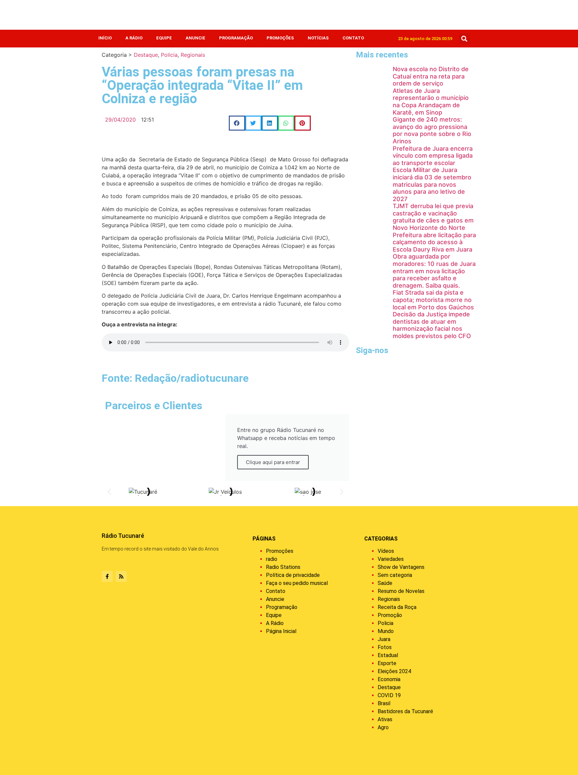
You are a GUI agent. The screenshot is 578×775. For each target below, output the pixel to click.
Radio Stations (283, 567)
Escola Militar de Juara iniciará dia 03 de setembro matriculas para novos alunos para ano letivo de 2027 (432, 184)
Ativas (385, 719)
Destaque (146, 54)
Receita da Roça (397, 607)
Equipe (164, 37)
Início (105, 37)
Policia (169, 54)
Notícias (318, 37)
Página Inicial (281, 631)
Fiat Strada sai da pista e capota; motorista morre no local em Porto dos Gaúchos (433, 299)
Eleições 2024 (394, 671)
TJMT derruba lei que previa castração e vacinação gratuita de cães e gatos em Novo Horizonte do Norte (433, 216)
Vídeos (386, 551)
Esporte (387, 663)
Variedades (391, 559)
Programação (236, 37)
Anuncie (195, 37)
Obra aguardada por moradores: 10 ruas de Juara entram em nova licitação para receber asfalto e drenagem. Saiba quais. (434, 271)
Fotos (385, 647)
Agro (383, 727)
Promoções (280, 37)
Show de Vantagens (401, 567)
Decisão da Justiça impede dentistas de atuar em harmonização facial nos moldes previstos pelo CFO (432, 325)
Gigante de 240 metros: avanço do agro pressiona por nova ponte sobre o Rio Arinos (432, 130)
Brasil (384, 703)
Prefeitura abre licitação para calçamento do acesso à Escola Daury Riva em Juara (434, 242)
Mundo (386, 631)
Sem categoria (395, 575)
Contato (353, 37)
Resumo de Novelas (401, 591)
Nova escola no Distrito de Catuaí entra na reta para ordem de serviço (431, 76)
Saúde (385, 583)
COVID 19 (389, 695)
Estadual (388, 655)
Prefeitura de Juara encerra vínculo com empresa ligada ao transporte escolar (433, 155)
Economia (389, 679)
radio (271, 559)
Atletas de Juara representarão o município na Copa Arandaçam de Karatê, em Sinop (431, 101)
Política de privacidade (293, 575)
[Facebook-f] (107, 576)
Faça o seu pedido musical (297, 583)
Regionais (193, 54)
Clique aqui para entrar (273, 462)
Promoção (390, 615)
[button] (464, 38)
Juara (384, 639)
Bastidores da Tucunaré (405, 711)
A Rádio (133, 37)
